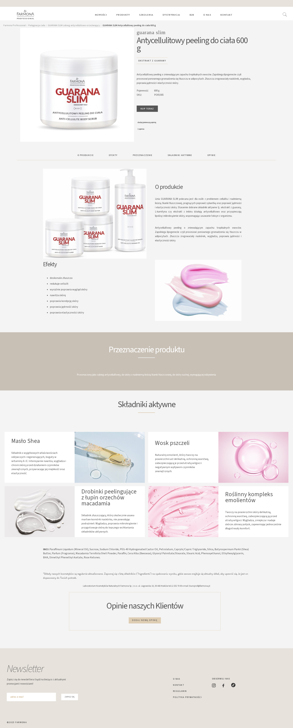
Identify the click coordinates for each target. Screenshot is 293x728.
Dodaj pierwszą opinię (147, 122)
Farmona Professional (14, 25)
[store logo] (27, 15)
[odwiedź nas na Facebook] (226, 686)
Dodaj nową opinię (144, 620)
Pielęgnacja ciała (36, 25)
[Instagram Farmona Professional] (217, 686)
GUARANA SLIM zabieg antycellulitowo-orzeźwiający (74, 25)
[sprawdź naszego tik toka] (236, 686)
